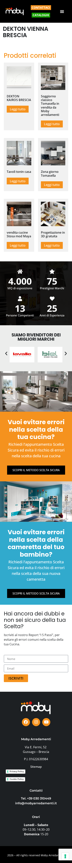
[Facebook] (26, 722)
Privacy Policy (17, 771)
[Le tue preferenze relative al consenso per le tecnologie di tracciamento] (65, 856)
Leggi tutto (18, 109)
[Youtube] (46, 722)
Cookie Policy (17, 779)
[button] (62, 11)
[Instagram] (36, 722)
